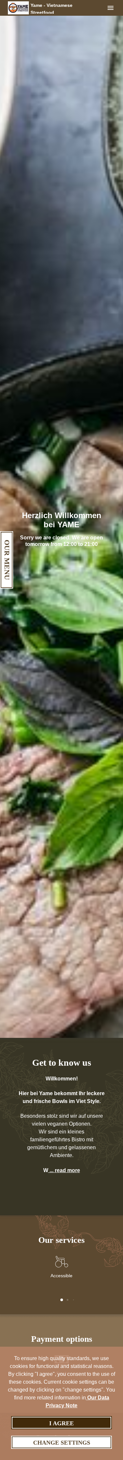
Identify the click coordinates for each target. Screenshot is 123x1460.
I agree (61, 1423)
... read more (64, 1170)
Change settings (61, 1442)
